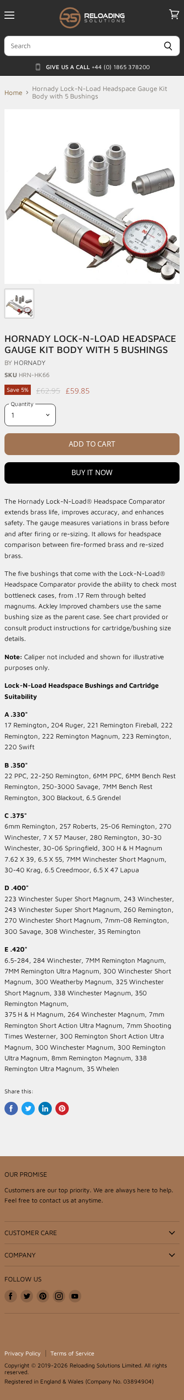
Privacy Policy (22, 1353)
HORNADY (30, 362)
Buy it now (92, 472)
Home (13, 92)
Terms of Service (72, 1353)
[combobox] (80, 46)
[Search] (168, 46)
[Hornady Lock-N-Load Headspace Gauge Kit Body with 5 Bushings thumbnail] (19, 303)
